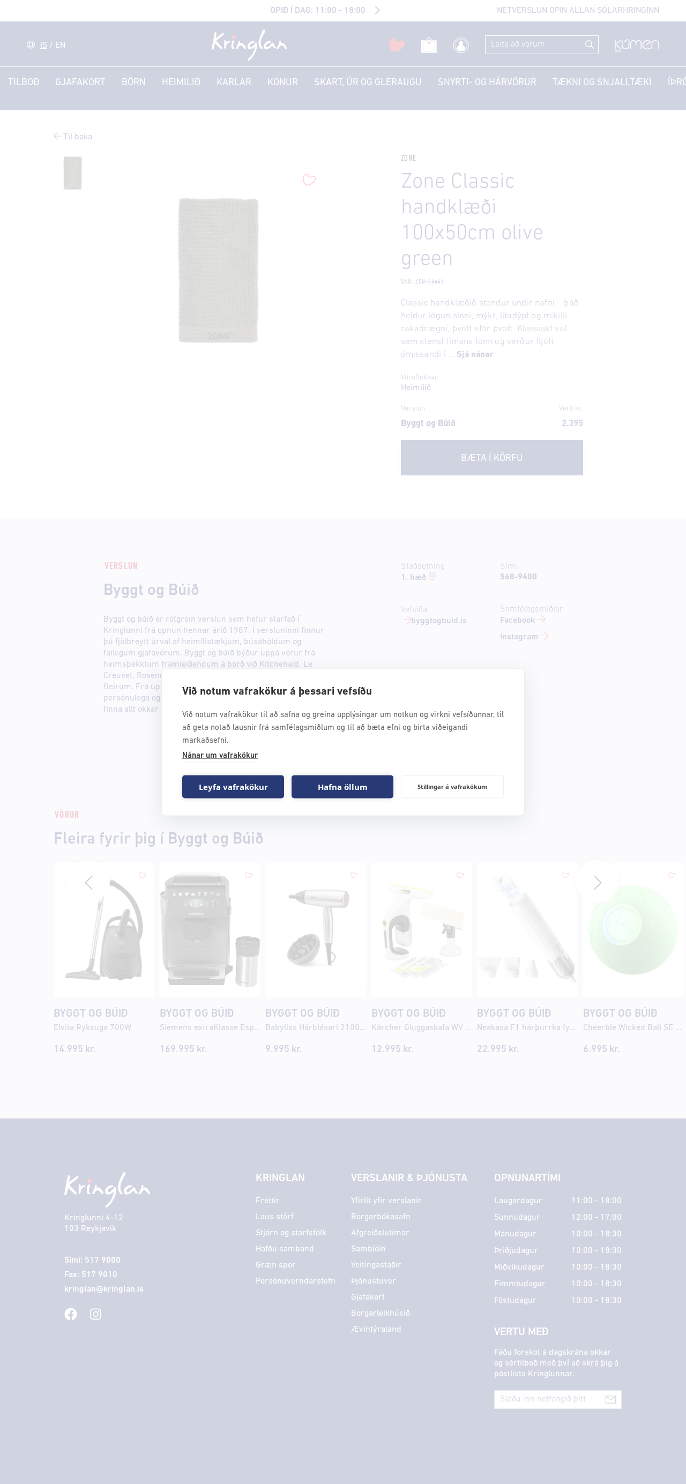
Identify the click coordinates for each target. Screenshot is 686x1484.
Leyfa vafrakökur (233, 786)
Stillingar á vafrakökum (452, 786)
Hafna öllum (343, 786)
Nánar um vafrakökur (220, 755)
